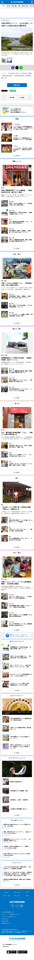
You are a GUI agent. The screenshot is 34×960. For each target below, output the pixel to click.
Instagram (21, 906)
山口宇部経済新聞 (17, 2)
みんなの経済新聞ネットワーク (17, 939)
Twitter (17, 906)
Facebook (12, 906)
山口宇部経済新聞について (8, 912)
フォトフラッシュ (5, 20)
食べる (8, 5)
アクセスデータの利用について (9, 916)
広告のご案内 (5, 921)
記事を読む (17, 85)
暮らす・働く (25, 5)
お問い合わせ (5, 918)
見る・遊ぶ (14, 5)
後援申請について (6, 923)
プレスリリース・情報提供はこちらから (11, 914)
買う (19, 5)
